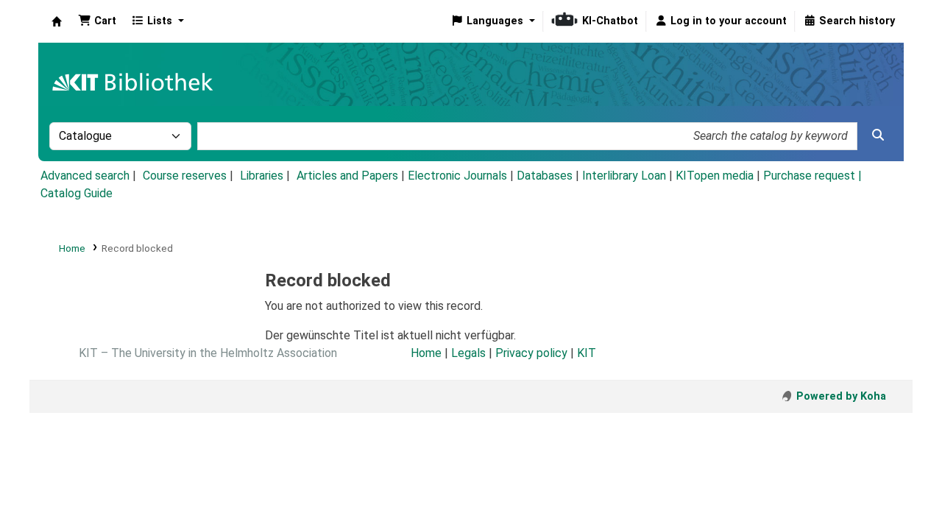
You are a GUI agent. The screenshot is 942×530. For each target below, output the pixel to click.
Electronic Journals (457, 176)
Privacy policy (531, 353)
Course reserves (185, 176)
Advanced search (85, 176)
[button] (97, 21)
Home (72, 248)
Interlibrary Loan (624, 176)
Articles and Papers (347, 176)
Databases (545, 176)
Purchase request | (812, 176)
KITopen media (715, 176)
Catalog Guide (76, 193)
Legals (468, 353)
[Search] (878, 135)
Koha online (57, 21)
